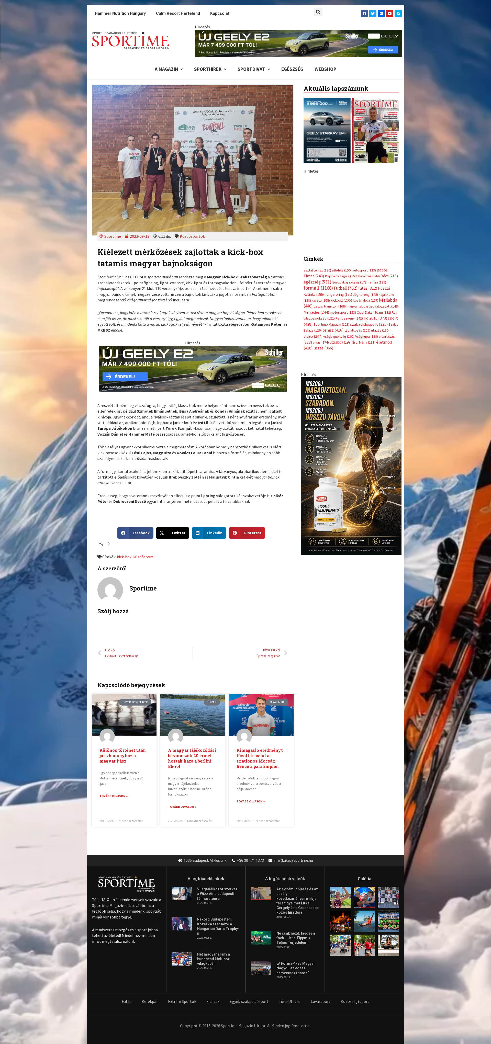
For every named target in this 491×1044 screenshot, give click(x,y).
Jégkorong (365, 401)
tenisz (333, 437)
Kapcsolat (219, 13)
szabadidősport (369, 431)
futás (367, 395)
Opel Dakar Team (374, 419)
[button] (318, 12)
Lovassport (320, 1001)
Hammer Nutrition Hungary (120, 13)
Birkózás (369, 383)
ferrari (377, 389)
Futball (346, 395)
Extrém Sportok (182, 1001)
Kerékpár (150, 1001)
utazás (380, 437)
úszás (323, 455)
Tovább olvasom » (113, 796)
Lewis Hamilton (330, 413)
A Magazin (166, 69)
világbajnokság (338, 443)
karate (321, 407)
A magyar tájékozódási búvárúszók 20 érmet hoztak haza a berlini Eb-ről (192, 758)
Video (313, 443)
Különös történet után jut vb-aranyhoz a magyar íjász (122, 755)
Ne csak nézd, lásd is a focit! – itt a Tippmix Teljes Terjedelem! (295, 938)
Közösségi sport (355, 1001)
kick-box (124, 556)
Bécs (389, 383)
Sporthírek (207, 69)
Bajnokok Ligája (341, 383)
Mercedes (316, 419)
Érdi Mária (363, 449)
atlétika (342, 377)
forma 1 (318, 395)
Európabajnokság (349, 389)
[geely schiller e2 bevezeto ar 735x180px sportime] (193, 368)
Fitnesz (212, 1001)
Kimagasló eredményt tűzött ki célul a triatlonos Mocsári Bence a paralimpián (260, 758)
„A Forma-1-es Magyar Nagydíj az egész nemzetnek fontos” (295, 968)
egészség (317, 389)
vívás (321, 449)
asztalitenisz (317, 377)
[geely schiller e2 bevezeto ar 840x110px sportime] (298, 43)
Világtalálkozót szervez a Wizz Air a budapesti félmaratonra (217, 893)
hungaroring (338, 401)
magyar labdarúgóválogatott (373, 413)
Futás (126, 1001)
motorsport (343, 419)
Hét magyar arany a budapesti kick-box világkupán (213, 959)
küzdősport (143, 556)
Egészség (292, 69)
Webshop (325, 69)
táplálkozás (357, 437)
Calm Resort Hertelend (178, 13)
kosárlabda (365, 407)
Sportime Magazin (331, 431)
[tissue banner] (351, 572)
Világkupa (366, 443)
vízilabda (341, 449)
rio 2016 (375, 425)
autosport (364, 377)
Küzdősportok (192, 236)
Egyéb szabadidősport (249, 1001)
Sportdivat (251, 69)
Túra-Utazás (289, 1001)
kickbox (341, 407)
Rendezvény (349, 425)
